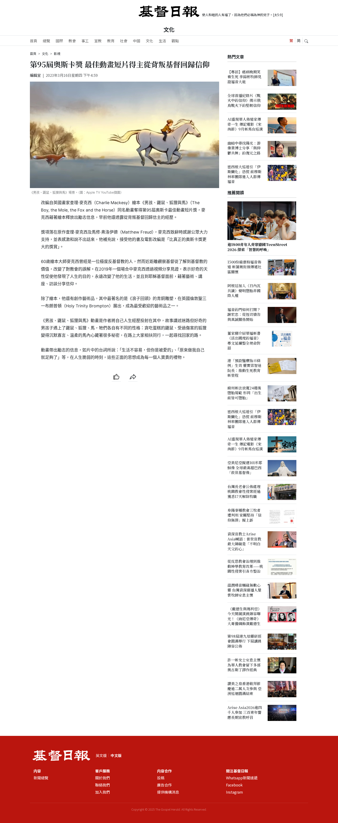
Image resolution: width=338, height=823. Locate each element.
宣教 (98, 40)
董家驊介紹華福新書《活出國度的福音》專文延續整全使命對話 (244, 341)
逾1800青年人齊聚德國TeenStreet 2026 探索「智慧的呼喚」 (257, 247)
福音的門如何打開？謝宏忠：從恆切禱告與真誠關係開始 (244, 314)
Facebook (234, 785)
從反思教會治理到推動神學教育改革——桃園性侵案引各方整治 (245, 566)
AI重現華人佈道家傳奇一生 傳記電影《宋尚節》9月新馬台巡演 (245, 124)
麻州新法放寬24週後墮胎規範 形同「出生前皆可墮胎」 (244, 393)
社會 (123, 40)
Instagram (234, 792)
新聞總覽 (41, 777)
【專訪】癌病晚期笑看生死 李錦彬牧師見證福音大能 (244, 76)
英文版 (101, 755)
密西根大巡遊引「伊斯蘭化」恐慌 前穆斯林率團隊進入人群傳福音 (244, 174)
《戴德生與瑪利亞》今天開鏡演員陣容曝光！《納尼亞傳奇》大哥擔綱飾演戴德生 (244, 616)
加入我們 (102, 792)
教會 (72, 40)
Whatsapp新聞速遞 (242, 777)
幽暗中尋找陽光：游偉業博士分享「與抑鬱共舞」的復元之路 (244, 148)
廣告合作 (164, 785)
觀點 (175, 40)
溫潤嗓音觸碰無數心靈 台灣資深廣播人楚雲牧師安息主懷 (244, 590)
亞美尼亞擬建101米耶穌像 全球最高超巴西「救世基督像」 (244, 467)
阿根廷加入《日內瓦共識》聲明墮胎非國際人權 (244, 290)
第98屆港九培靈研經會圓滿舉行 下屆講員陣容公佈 (244, 641)
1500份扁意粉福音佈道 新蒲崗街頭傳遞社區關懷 (244, 267)
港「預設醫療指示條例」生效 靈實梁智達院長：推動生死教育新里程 (244, 368)
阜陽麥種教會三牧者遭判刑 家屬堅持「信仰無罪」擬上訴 (244, 515)
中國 (136, 40)
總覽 (46, 40)
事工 (85, 40)
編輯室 (35, 75)
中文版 (116, 755)
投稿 (160, 777)
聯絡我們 (102, 785)
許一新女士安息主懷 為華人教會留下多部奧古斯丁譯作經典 (244, 665)
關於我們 (102, 777)
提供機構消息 (168, 792)
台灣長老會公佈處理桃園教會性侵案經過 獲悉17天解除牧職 (244, 491)
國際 (59, 40)
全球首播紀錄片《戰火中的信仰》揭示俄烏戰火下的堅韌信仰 (244, 100)
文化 (169, 29)
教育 (111, 40)
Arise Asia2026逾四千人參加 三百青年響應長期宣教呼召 (244, 712)
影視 (57, 53)
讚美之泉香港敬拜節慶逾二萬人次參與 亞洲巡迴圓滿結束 (244, 688)
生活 (162, 40)
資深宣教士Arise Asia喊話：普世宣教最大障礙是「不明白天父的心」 (244, 542)
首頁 (33, 40)
